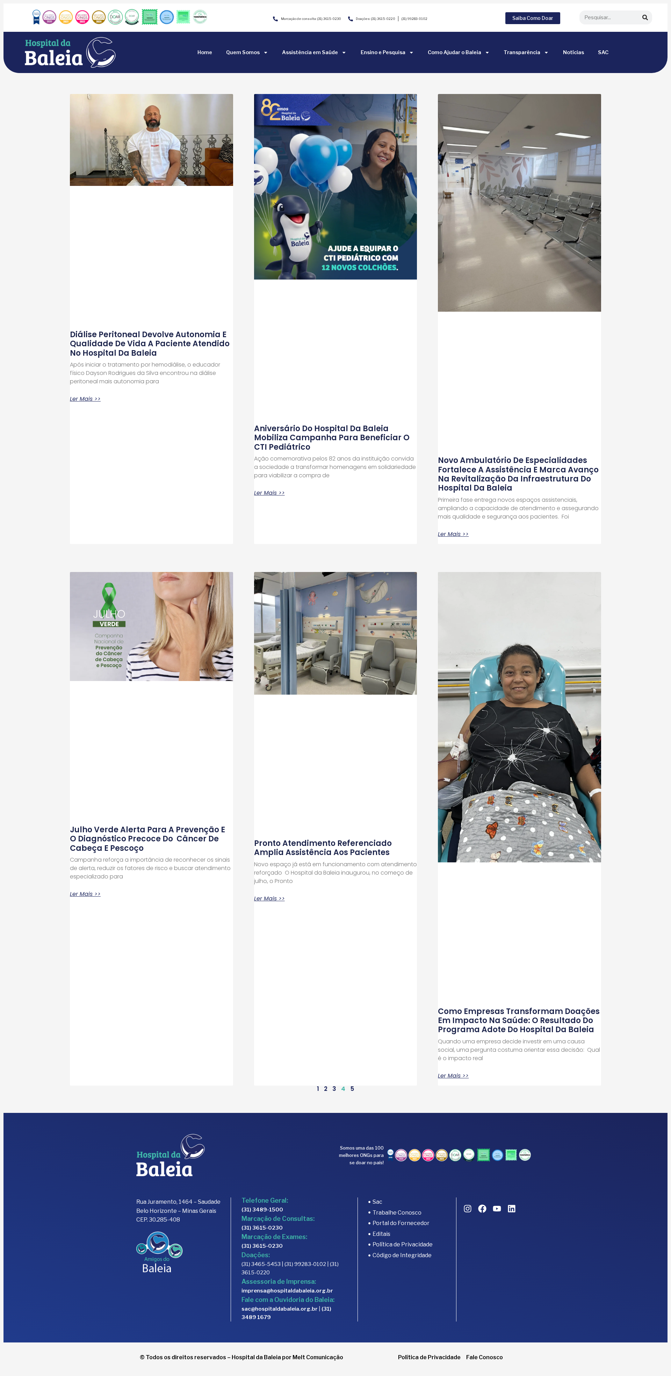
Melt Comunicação (318, 1357)
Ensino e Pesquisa (383, 52)
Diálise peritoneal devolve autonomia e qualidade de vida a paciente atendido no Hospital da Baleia (150, 344)
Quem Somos (243, 52)
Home (204, 52)
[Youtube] (497, 1208)
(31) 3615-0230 (262, 1228)
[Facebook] (482, 1208)
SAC (603, 52)
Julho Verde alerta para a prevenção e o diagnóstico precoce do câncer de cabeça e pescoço (147, 839)
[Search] (645, 17)
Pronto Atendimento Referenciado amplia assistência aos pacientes (323, 848)
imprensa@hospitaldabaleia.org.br (287, 1291)
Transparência (522, 52)
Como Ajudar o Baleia (454, 52)
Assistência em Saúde (310, 52)
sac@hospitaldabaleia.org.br (279, 1309)
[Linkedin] (511, 1208)
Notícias (573, 52)
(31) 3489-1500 (262, 1210)
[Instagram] (467, 1208)
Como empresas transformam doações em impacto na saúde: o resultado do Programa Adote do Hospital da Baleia (519, 1020)
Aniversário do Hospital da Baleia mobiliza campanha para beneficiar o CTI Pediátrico (332, 437)
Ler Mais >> (85, 399)
